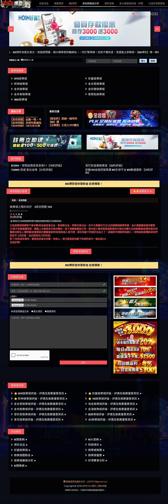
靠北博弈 (37, 311)
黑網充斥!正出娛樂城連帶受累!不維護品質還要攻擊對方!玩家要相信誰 (37, 221)
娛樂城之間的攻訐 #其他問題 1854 (31, 206)
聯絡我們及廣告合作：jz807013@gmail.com (86, 481)
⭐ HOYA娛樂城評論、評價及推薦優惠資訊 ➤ (40, 393)
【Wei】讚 (53, 118)
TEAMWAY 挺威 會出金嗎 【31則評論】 (32, 169)
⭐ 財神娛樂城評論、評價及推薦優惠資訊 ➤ (41, 398)
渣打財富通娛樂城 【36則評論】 (104, 165)
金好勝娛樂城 (96, 89)
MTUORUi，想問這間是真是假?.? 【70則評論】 (37, 165)
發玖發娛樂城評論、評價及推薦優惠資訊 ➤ (40, 414)
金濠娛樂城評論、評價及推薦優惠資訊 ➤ (113, 409)
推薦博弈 (51, 311)
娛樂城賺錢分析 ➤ (25, 460)
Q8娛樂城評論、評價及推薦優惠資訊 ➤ (111, 414)
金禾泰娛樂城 (22, 94)
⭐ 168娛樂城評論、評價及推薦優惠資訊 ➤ (114, 398)
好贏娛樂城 (95, 78)
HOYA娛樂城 (20, 78)
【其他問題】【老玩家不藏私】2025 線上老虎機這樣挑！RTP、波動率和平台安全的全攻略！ (26, 125)
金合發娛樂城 (96, 83)
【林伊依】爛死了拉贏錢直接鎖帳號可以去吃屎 (64, 125)
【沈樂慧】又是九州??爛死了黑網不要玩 (63, 122)
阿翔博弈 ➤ (95, 444)
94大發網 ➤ (95, 439)
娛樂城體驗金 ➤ (23, 455)
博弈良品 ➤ (21, 444)
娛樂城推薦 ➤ (96, 450)
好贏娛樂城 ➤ (22, 450)
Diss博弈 (92, 485)
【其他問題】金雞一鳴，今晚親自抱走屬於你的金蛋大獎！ (25, 118)
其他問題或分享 (21, 311)
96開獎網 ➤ (21, 439)
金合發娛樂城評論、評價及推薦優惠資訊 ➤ (40, 403)
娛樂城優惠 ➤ (96, 455)
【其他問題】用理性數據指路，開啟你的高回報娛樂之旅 (25, 121)
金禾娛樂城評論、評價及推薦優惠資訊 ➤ (39, 409)
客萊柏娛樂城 (96, 94)
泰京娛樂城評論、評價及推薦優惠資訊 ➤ (39, 419)
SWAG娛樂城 (20, 99)
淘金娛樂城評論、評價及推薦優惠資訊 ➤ (113, 403)
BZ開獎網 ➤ (20, 465)
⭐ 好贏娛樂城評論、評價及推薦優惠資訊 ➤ (115, 393)
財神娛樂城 (21, 83)
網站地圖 (102, 485)
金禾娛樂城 (21, 89)
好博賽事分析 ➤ (98, 460)
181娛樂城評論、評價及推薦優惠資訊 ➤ (112, 419)
